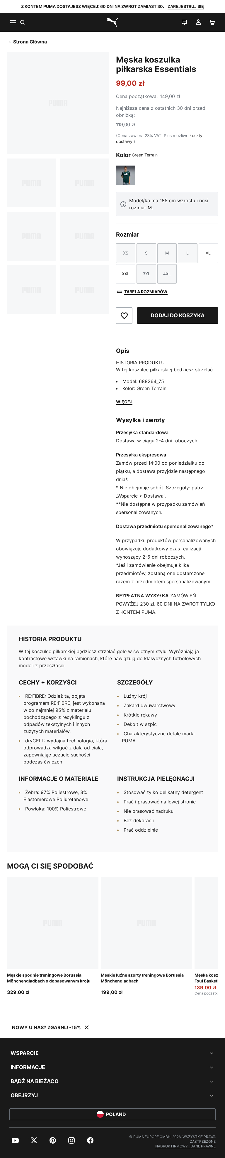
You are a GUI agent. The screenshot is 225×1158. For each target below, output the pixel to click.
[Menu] (13, 22)
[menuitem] (15, 1140)
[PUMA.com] (112, 22)
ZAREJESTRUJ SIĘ (186, 6)
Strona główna (30, 42)
